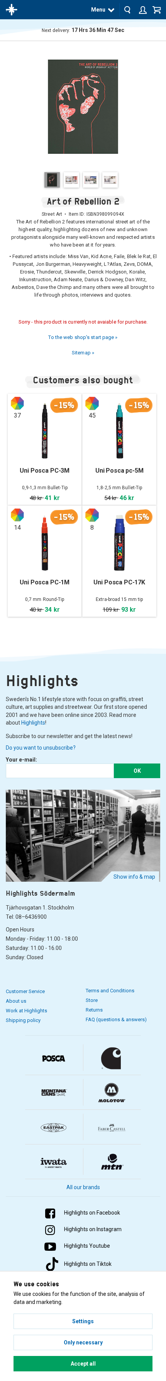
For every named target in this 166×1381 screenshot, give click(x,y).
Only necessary (83, 1342)
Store (92, 1000)
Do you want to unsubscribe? (41, 748)
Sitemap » (83, 353)
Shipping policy (23, 1020)
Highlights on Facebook (92, 1213)
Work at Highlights (26, 1011)
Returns (94, 1010)
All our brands (83, 1187)
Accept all (83, 1364)
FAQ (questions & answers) (116, 1019)
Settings (83, 1321)
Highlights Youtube (87, 1246)
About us (16, 1001)
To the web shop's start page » (82, 337)
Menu (98, 10)
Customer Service (25, 991)
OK (137, 771)
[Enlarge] (83, 106)
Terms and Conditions (110, 990)
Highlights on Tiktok (88, 1264)
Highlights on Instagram (93, 1229)
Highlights (33, 723)
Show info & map (134, 877)
